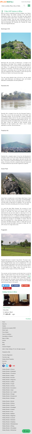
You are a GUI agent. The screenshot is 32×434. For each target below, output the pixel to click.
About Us (4, 324)
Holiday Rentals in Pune (7, 411)
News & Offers (5, 338)
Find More (28, 319)
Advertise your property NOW (9, 328)
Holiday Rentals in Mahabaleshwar (10, 424)
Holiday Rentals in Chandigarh (9, 407)
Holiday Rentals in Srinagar (8, 394)
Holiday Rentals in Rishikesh (8, 419)
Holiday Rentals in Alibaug (8, 426)
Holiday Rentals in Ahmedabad (9, 428)
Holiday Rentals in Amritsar (8, 385)
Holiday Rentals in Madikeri (8, 413)
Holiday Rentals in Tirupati (8, 383)
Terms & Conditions (6, 334)
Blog (3, 342)
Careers (4, 326)
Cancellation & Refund (7, 336)
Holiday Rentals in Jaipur (8, 390)
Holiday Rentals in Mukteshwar (9, 430)
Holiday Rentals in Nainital (8, 401)
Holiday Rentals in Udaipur (8, 375)
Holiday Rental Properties (8, 359)
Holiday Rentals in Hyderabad (9, 371)
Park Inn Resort (6, 308)
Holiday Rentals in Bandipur (8, 398)
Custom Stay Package (25, 1)
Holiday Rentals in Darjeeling (8, 422)
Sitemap (4, 363)
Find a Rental (5, 332)
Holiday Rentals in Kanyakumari (9, 396)
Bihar (30, 276)
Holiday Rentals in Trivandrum (9, 373)
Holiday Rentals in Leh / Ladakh (9, 392)
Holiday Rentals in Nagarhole (8, 415)
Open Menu (29, 5)
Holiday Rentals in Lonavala (8, 417)
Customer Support (6, 346)
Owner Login (5, 330)
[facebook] (3, 366)
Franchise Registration (7, 355)
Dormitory (4, 361)
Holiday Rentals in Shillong (8, 403)
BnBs (3, 344)
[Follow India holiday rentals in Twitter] (7, 366)
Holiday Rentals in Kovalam (8, 377)
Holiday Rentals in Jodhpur (8, 381)
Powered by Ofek (6, 352)
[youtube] (14, 366)
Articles (4, 340)
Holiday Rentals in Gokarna (8, 405)
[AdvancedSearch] (24, 5)
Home (3, 322)
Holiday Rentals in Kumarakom (9, 388)
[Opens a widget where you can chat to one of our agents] (26, 431)
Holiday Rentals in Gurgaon (8, 409)
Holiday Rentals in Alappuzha (9, 379)
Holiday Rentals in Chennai (8, 369)
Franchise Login (5, 357)
